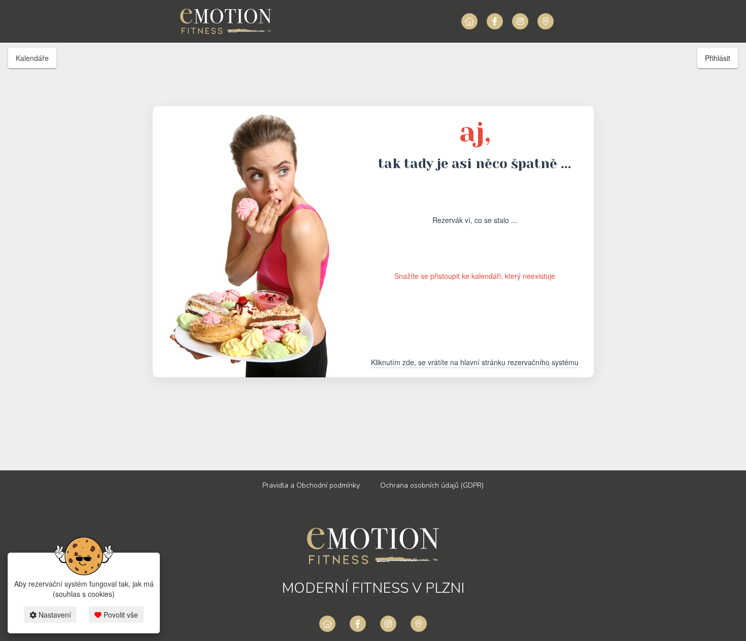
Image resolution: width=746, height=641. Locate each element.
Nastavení (54, 615)
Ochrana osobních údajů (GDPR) (432, 485)
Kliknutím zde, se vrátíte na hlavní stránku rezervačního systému (475, 362)
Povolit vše (119, 615)
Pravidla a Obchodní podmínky (311, 485)
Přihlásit (717, 58)
